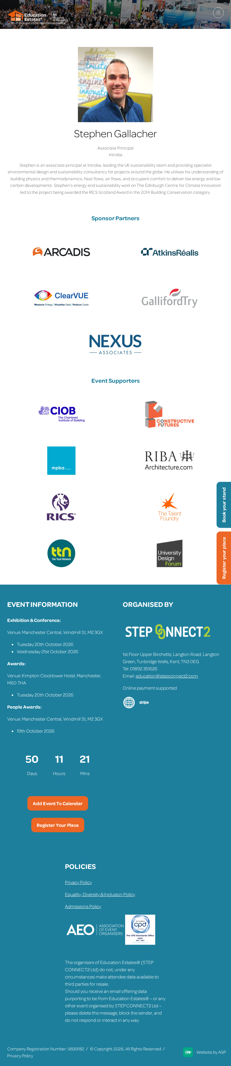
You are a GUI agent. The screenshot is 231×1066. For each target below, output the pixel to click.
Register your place (224, 558)
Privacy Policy (78, 882)
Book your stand (224, 504)
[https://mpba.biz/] (61, 474)
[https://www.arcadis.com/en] (61, 265)
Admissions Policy (83, 906)
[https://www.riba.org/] (170, 474)
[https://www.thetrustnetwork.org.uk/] (61, 567)
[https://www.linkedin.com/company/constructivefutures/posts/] (170, 428)
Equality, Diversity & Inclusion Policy (100, 894)
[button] (218, 12)
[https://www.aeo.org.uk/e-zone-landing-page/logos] (95, 943)
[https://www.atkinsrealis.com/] (170, 265)
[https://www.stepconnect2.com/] (168, 642)
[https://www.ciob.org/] (61, 428)
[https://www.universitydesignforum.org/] (170, 567)
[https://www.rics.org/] (61, 520)
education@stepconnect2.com (167, 676)
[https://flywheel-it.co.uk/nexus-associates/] (115, 358)
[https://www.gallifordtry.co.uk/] (170, 311)
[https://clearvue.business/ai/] (61, 311)
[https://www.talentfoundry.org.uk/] (170, 520)
